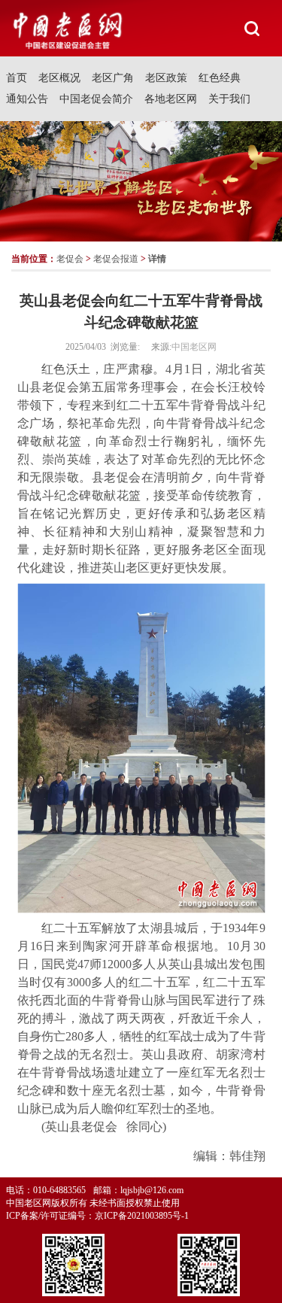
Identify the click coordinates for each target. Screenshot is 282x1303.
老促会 (69, 259)
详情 (157, 259)
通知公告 (27, 99)
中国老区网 (194, 347)
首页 (16, 78)
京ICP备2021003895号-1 (142, 1215)
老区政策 (166, 78)
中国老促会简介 (96, 99)
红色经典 (220, 78)
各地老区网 (170, 99)
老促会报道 (115, 259)
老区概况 (59, 78)
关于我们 (229, 99)
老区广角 (113, 78)
